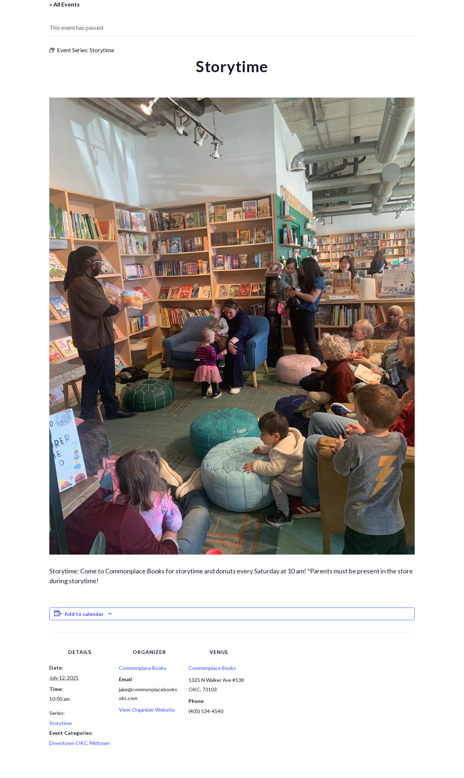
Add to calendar (84, 614)
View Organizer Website (147, 710)
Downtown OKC (68, 743)
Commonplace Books (142, 668)
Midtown (100, 743)
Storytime (60, 723)
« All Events (64, 4)
